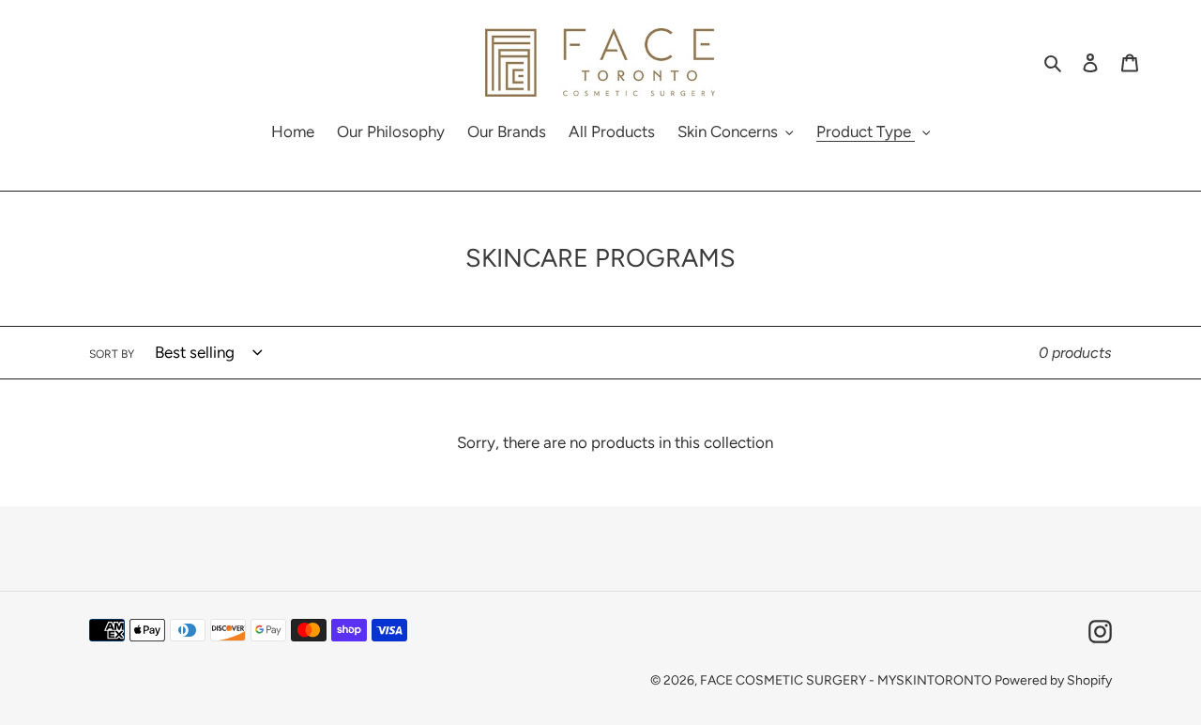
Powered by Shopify (1053, 680)
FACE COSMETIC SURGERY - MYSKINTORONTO (847, 680)
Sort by (111, 354)
